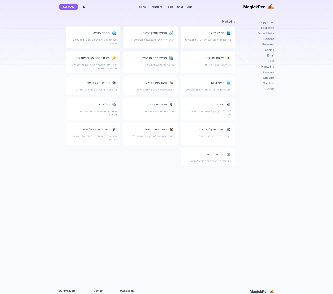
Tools (169, 6)
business (268, 39)
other (270, 88)
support (268, 77)
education (267, 27)
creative (268, 72)
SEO (271, 61)
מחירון (142, 6)
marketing (267, 66)
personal (268, 44)
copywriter (266, 22)
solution (268, 83)
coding (269, 50)
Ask (189, 6)
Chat (180, 6)
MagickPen (254, 6)
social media (265, 33)
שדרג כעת (68, 6)
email (270, 55)
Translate (156, 6)
